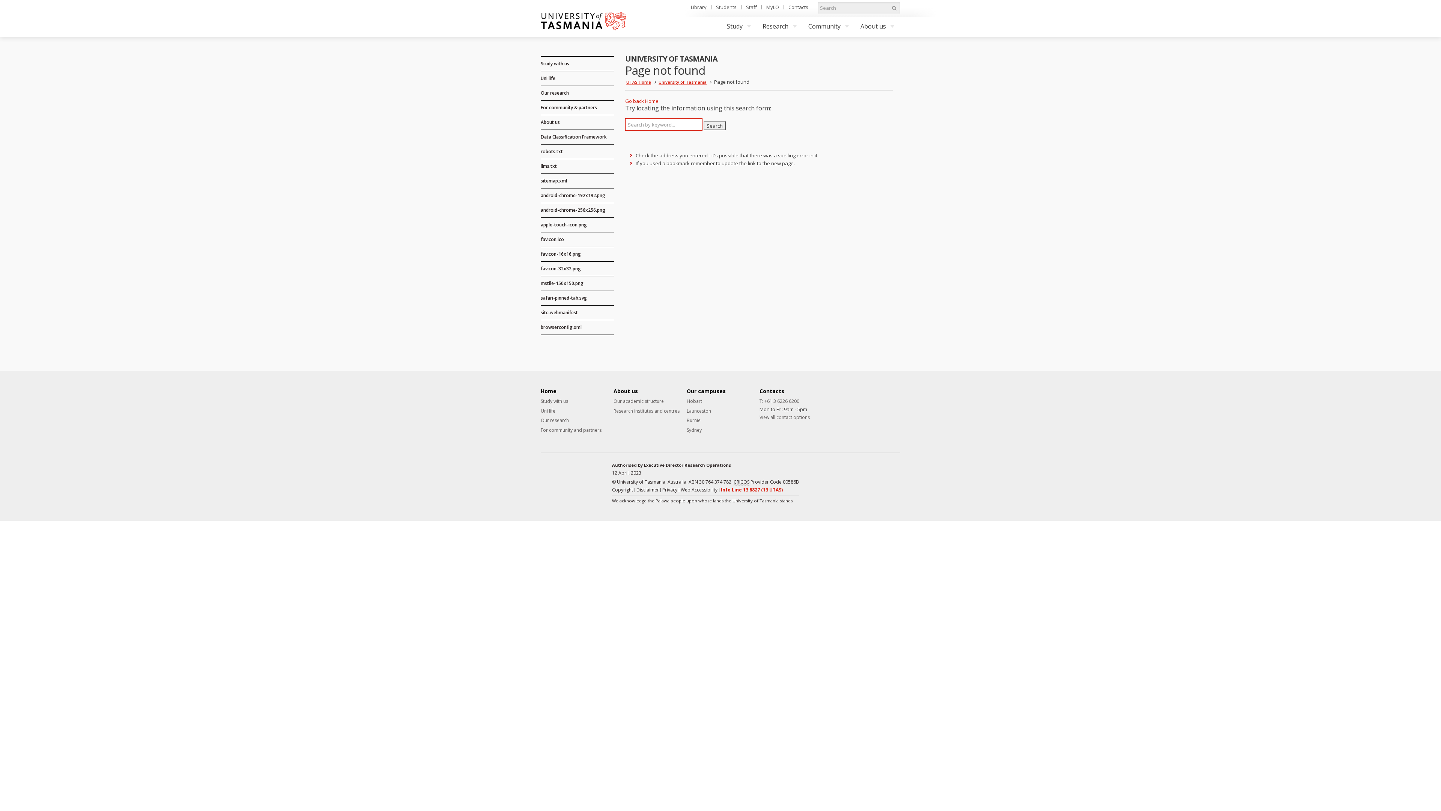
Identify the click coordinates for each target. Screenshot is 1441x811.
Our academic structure (639, 401)
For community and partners (571, 430)
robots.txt (552, 151)
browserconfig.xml (561, 327)
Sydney (694, 430)
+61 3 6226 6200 (781, 401)
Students (726, 7)
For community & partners (569, 107)
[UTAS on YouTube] (895, 474)
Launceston (699, 411)
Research (775, 26)
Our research (555, 93)
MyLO (772, 7)
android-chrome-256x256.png (573, 210)
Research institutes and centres (647, 411)
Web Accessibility (699, 490)
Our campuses (706, 391)
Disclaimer (647, 490)
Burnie (694, 421)
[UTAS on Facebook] (845, 474)
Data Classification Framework (574, 137)
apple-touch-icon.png (564, 225)
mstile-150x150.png (562, 283)
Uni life (548, 78)
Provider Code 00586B (766, 482)
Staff (751, 7)
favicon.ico (552, 239)
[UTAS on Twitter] (882, 474)
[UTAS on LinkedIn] (858, 474)
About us (873, 26)
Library (699, 7)
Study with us (555, 63)
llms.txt (549, 166)
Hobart (694, 401)
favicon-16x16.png (561, 254)
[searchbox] (663, 124)
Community (824, 26)
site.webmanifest (559, 312)
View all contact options (785, 418)
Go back (634, 101)
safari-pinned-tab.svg (564, 298)
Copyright (622, 490)
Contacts (798, 7)
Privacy (669, 490)
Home (652, 101)
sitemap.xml (554, 181)
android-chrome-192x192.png (573, 195)
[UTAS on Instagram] (870, 474)
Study (735, 26)
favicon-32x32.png (561, 268)
